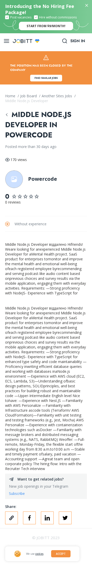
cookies (39, 554)
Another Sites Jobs (57, 95)
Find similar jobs (46, 78)
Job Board (29, 95)
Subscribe (17, 493)
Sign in (77, 41)
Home (10, 95)
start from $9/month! (46, 26)
